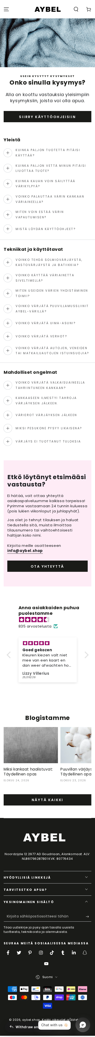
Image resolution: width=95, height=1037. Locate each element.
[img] (50, 619)
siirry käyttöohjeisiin (47, 116)
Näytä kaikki (48, 799)
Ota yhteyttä (48, 566)
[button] (76, 9)
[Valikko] (6, 9)
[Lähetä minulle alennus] (88, 916)
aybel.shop (31, 1020)
